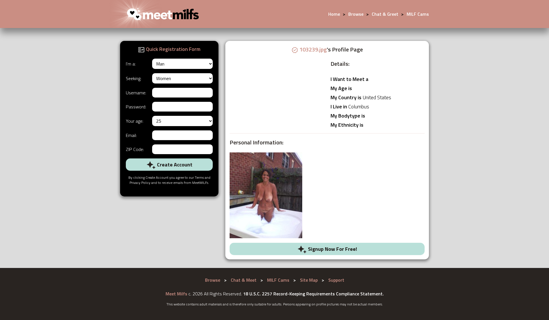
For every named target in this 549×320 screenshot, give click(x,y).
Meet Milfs (176, 293)
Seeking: (133, 78)
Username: (136, 92)
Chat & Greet (385, 14)
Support (336, 280)
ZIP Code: (135, 149)
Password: (136, 106)
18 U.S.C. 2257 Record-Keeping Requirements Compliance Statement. (313, 293)
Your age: (134, 121)
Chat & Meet (243, 280)
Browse (355, 14)
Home (334, 14)
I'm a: (131, 63)
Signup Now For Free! (332, 249)
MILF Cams (418, 14)
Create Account (174, 164)
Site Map (309, 280)
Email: (131, 135)
